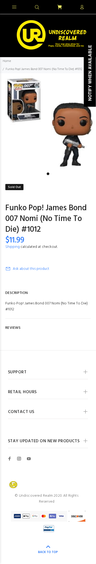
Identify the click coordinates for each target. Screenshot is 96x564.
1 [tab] (48, 173)
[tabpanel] (48, 121)
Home (7, 61)
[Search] (37, 7)
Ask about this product (31, 269)
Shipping (12, 247)
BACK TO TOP (48, 552)
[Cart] (59, 7)
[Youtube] (28, 458)
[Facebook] (9, 458)
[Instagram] (19, 458)
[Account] (82, 7)
